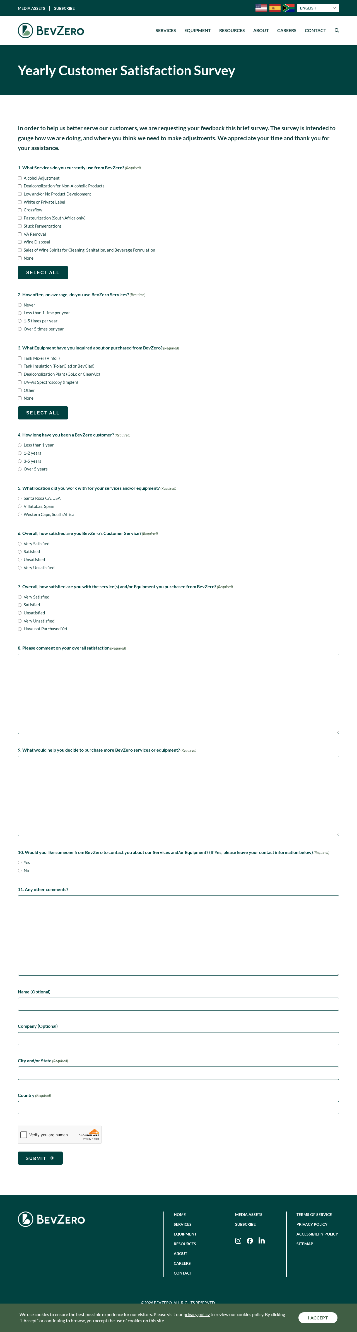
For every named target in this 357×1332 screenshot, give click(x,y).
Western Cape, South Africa (49, 514)
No (26, 870)
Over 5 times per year (44, 328)
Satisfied (32, 551)
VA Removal (35, 234)
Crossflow (33, 209)
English (308, 8)
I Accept (318, 1317)
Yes (27, 862)
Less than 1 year (39, 444)
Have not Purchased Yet (45, 628)
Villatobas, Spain (39, 506)
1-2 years (32, 452)
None (28, 257)
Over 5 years (36, 468)
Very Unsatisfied (39, 567)
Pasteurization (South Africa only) (55, 217)
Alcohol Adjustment (42, 177)
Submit (36, 1158)
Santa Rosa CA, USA (42, 498)
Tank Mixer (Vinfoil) (42, 358)
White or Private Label (44, 201)
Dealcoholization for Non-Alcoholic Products (64, 185)
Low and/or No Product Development (57, 193)
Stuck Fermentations (43, 225)
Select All (43, 272)
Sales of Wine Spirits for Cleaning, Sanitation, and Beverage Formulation (89, 249)
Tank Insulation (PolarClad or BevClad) (59, 365)
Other (29, 390)
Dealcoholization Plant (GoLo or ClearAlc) (62, 374)
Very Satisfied (36, 543)
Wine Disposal (37, 241)
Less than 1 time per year (47, 312)
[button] (337, 30)
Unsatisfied (34, 559)
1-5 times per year (40, 320)
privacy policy (197, 1314)
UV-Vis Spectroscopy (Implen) (51, 382)
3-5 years (32, 461)
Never (29, 304)
